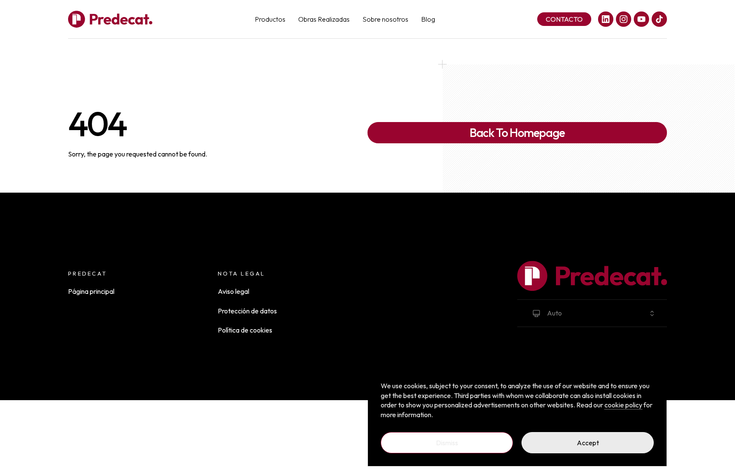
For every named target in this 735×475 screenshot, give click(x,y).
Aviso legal (233, 291)
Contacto (564, 19)
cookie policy (623, 405)
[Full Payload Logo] (110, 19)
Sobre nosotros (385, 19)
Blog (428, 19)
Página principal (91, 291)
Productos (270, 19)
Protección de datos (247, 311)
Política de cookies (245, 330)
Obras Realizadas (324, 19)
